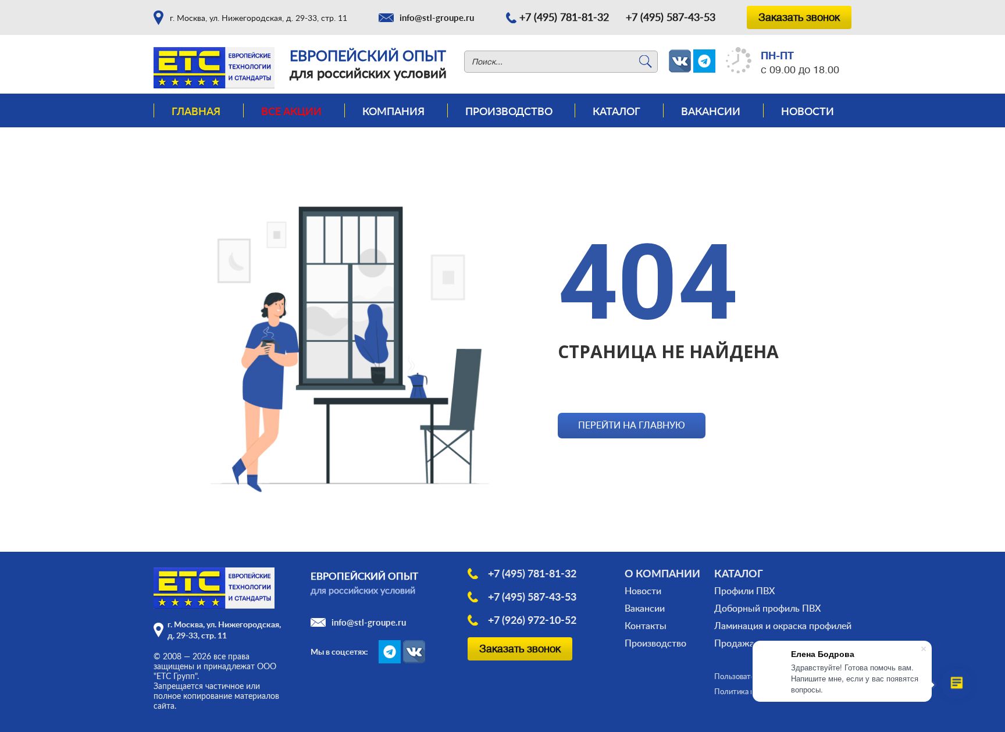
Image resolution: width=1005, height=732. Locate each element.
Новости (807, 110)
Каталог (616, 110)
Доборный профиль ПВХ (767, 608)
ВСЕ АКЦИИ (291, 110)
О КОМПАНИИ (662, 573)
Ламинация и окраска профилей (782, 625)
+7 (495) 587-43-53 (670, 17)
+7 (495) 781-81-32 (564, 17)
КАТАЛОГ (738, 573)
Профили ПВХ (744, 590)
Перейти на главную (631, 425)
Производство (509, 110)
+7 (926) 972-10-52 (532, 620)
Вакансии (710, 110)
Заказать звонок (799, 17)
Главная (196, 110)
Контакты (646, 625)
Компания (393, 110)
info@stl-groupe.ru (437, 17)
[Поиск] (645, 61)
